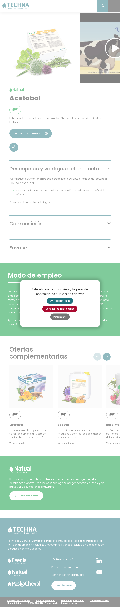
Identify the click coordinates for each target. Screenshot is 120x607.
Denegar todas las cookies (60, 308)
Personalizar (59, 316)
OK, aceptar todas (60, 300)
